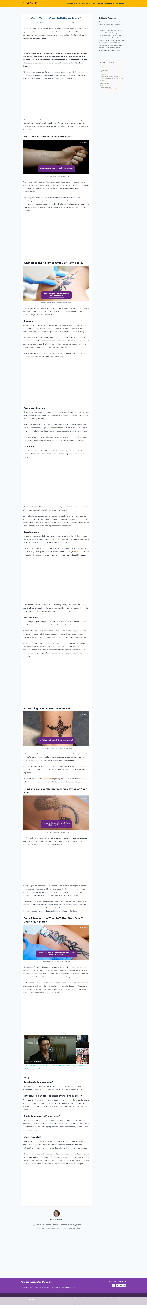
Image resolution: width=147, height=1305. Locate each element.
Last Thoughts (103, 92)
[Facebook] (113, 1285)
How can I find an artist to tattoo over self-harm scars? (110, 88)
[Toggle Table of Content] (123, 62)
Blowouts (103, 68)
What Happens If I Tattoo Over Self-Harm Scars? (112, 67)
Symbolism (109, 3)
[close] (74, 1298)
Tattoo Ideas (120, 3)
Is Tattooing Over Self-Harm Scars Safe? (110, 76)
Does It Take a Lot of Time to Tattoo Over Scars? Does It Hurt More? (112, 82)
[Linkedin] (124, 1285)
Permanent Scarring (105, 70)
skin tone (79, 552)
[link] (26, 1037)
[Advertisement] (56, 472)
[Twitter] (121, 1285)
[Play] (82, 1051)
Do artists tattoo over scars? (106, 87)
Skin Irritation (103, 74)
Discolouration (104, 73)
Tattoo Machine (71, 3)
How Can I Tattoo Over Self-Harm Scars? (110, 65)
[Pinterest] (117, 1285)
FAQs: (101, 85)
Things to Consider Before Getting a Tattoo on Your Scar (111, 79)
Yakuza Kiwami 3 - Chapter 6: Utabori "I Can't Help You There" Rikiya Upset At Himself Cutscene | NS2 (49, 1038)
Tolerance (103, 71)
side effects (47, 779)
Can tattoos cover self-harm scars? (107, 90)
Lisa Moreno (50, 23)
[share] (72, 1037)
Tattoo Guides (97, 3)
